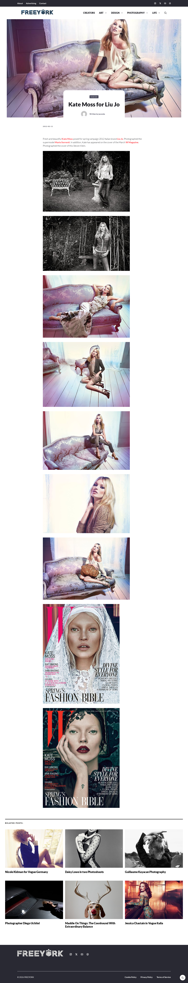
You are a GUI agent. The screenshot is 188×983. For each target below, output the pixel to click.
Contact (42, 3)
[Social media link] (155, 3)
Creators (89, 13)
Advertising (31, 3)
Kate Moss (67, 138)
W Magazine (132, 142)
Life (154, 13)
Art (101, 13)
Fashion (94, 97)
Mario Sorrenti (62, 142)
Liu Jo (120, 138)
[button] (164, 13)
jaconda (102, 114)
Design (115, 13)
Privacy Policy (147, 977)
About (20, 3)
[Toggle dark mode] (182, 977)
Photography (136, 13)
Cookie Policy (130, 977)
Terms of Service (164, 977)
